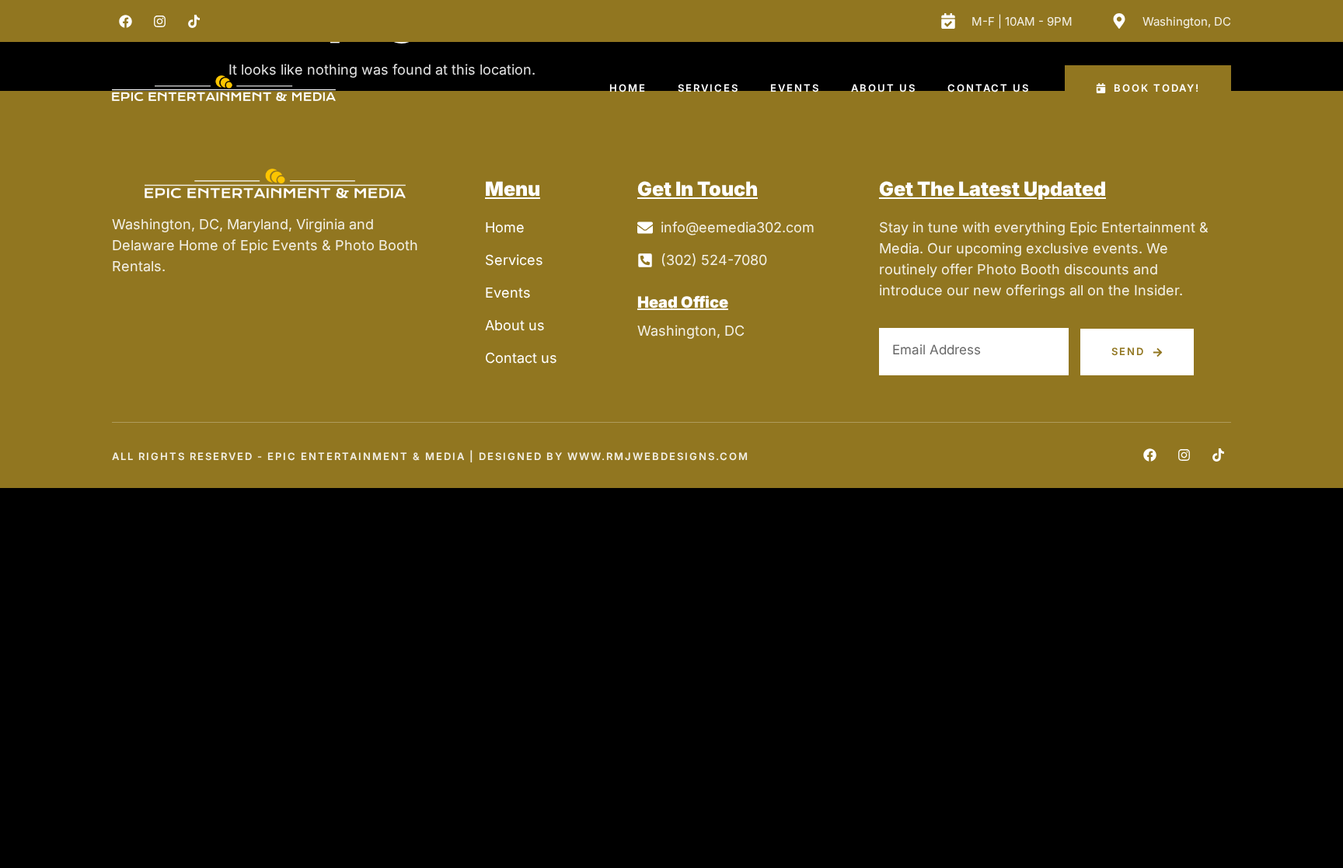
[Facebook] (125, 21)
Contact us (988, 88)
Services (708, 88)
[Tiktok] (193, 21)
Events (795, 88)
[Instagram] (159, 21)
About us (883, 88)
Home (628, 88)
